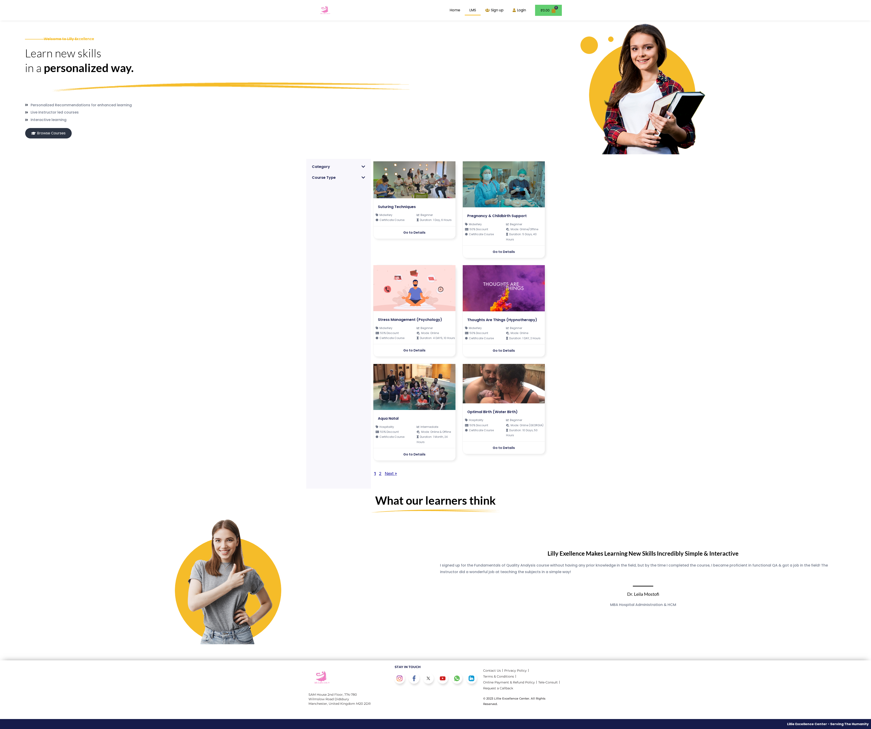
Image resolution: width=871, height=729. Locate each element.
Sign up (497, 10)
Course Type (324, 177)
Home (455, 10)
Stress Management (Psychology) (410, 319)
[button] (338, 166)
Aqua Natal (388, 418)
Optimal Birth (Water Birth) (492, 411)
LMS (472, 10)
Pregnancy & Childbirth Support (497, 215)
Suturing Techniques (397, 206)
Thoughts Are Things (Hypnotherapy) (502, 319)
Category (321, 166)
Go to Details (414, 232)
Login (521, 10)
